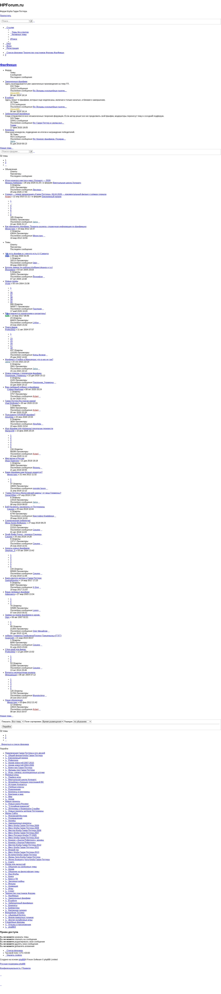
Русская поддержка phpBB (12, 964)
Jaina (12, 141)
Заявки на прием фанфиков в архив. (22, 615)
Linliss (36, 323)
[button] (6, 165)
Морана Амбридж (13, 183)
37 (11, 295)
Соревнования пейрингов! (17, 521)
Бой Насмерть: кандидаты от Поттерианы (25, 507)
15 (11, 341)
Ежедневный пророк (51, 197)
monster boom (39, 488)
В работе (9, 98)
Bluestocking (39, 695)
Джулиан (37, 190)
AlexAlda (9, 417)
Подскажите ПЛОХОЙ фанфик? (20, 415)
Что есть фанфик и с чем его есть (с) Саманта (27, 254)
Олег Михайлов (40, 631)
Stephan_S (10, 550)
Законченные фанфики (16, 81)
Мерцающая (11, 675)
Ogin (7, 256)
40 (11, 302)
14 (11, 339)
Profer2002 (10, 329)
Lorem (35, 610)
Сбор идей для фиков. (15, 649)
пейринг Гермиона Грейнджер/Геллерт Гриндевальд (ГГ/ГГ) (33, 636)
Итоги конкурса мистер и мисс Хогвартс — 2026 (28, 180)
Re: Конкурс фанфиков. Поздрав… (49, 139)
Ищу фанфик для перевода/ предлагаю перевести (29, 428)
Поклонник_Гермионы (15, 376)
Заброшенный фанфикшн (17, 114)
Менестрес (10, 229)
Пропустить (5, 16)
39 (11, 300)
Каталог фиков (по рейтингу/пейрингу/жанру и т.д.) (29, 267)
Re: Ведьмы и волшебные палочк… (50, 91)
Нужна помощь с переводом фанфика (23, 373)
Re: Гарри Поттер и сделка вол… (48, 123)
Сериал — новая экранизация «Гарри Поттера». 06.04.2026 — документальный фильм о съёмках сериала (55, 194)
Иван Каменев (12, 461)
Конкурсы (9, 130)
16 (11, 343)
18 (11, 348)
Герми (13, 125)
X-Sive (36, 587)
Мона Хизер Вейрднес (15, 523)
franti (7, 316)
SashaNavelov (12, 580)
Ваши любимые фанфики (17, 592)
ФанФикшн (8, 64)
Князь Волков (39, 355)
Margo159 (9, 431)
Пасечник (37, 309)
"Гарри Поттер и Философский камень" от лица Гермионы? (33, 493)
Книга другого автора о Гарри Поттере (23, 578)
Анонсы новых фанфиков (17, 548)
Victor (7, 283)
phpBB (22, 959)
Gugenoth (9, 638)
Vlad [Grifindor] (12, 403)
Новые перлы (11, 281)
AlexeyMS (15, 93)
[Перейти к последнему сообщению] (42, 190)
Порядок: (68, 722)
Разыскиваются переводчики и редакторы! (25, 313)
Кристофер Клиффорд (43, 516)
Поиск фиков (11, 327)
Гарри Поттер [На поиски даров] (20, 401)
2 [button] (5, 162)
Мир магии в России (14, 458)
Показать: (6, 722)
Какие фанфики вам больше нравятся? (23, 472)
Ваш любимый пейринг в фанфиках (22, 387)
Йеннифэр (10, 270)
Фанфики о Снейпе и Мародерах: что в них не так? (29, 359)
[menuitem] (19, 32)
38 (11, 297)
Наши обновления (14, 700)
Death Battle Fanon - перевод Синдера (23, 534)
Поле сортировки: (33, 722)
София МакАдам (15, 389)
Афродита (10, 594)
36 (11, 293)
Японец (36, 468)
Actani (8, 197)
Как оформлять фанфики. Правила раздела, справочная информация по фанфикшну (45, 226)
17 (11, 346)
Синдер (10, 509)
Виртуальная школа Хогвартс (67, 183)
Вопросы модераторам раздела (20, 672)
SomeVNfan (10, 495)
